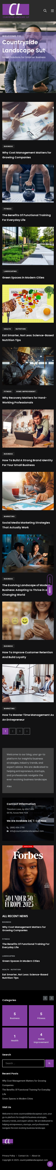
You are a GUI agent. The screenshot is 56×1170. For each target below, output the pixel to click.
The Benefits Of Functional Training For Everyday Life (26, 945)
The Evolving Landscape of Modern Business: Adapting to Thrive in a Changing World (26, 590)
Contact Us (23, 1156)
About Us (36, 1156)
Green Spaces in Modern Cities (23, 278)
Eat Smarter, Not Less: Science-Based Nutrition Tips (25, 976)
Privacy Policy (8, 1156)
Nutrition (21, 329)
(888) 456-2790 (17, 827)
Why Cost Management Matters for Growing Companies (24, 928)
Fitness (7, 209)
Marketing (9, 516)
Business (8, 146)
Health (7, 329)
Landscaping (10, 271)
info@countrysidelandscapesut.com (27, 831)
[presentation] (45, 998)
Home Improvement (26, 392)
